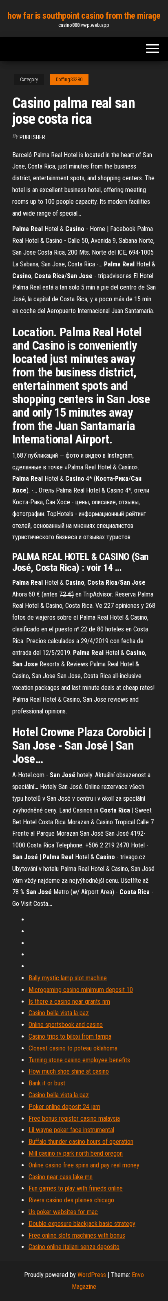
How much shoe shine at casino (69, 1071)
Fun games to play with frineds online (76, 1188)
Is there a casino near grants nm (69, 1001)
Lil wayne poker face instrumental (71, 1130)
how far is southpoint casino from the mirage (84, 16)
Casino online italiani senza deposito (74, 1247)
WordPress (91, 1275)
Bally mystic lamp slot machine (68, 978)
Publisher (32, 137)
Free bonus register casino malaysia (74, 1118)
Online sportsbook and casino (66, 1025)
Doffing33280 (69, 79)
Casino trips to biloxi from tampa (70, 1036)
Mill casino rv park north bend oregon (76, 1153)
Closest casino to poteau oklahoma (73, 1048)
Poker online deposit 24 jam (64, 1107)
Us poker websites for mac (63, 1212)
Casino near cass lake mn (61, 1177)
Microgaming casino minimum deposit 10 (81, 990)
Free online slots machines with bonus (77, 1235)
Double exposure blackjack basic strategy (82, 1224)
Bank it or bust (47, 1083)
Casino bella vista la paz (59, 1013)
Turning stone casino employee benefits (79, 1060)
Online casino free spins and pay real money (84, 1165)
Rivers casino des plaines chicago (71, 1200)
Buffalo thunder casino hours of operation (81, 1141)
